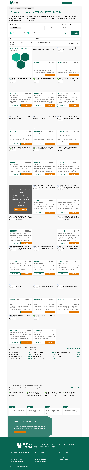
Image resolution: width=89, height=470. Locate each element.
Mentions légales (62, 457)
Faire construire (48, 3)
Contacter (50, 75)
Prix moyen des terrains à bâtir (17, 459)
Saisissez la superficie (68, 27)
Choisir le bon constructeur (40, 461)
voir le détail (39, 75)
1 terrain (78, 352)
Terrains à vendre (30, 3)
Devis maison (76, 3)
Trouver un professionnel (21, 209)
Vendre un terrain (67, 3)
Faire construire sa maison (40, 455)
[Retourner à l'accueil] (21, 445)
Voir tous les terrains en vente (17, 455)
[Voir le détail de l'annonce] (44, 62)
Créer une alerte (66, 33)
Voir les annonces (75, 33)
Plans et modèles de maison (40, 459)
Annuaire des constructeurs (16, 461)
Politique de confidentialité (64, 459)
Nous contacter (61, 455)
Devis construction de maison (40, 457)
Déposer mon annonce (20, 432)
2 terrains (30, 352)
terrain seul (33, 33)
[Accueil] (14, 3)
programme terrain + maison (19, 33)
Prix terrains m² (57, 3)
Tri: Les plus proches (73, 43)
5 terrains (54, 352)
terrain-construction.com (20, 72)
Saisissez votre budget (51, 27)
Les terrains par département (16, 457)
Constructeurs (39, 3)
